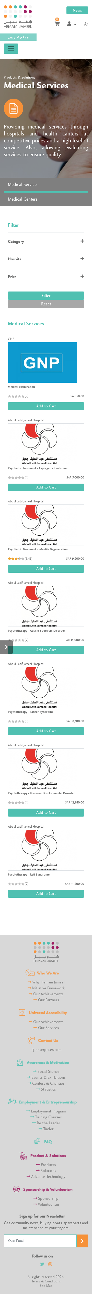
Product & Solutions (48, 1155)
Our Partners (48, 1000)
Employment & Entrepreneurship (48, 1102)
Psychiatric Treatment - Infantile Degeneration (37, 549)
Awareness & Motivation (48, 1062)
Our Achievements (47, 994)
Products (48, 1164)
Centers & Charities (47, 1083)
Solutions (48, 1170)
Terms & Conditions (46, 1281)
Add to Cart (46, 406)
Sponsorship (48, 1198)
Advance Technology (47, 1176)
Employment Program (48, 1111)
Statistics (48, 1089)
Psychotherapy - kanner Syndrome (30, 712)
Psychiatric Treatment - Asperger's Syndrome (37, 468)
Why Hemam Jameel (47, 982)
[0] (57, 24)
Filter (46, 295)
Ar (86, 24)
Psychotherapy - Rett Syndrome (29, 874)
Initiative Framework (48, 988)
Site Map (46, 1285)
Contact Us (48, 1040)
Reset (46, 304)
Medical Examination (21, 387)
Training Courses (48, 1117)
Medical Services (23, 184)
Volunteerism (48, 1204)
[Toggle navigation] (11, 49)
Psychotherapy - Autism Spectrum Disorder (36, 630)
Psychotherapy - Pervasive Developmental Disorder (41, 793)
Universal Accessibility (48, 1012)
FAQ (48, 1141)
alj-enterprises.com (46, 1049)
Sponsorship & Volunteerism (48, 1189)
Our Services (48, 1027)
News (77, 10)
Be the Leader (48, 1123)
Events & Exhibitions (47, 1077)
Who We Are (48, 973)
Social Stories (48, 1071)
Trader (47, 1129)
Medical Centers (22, 199)
